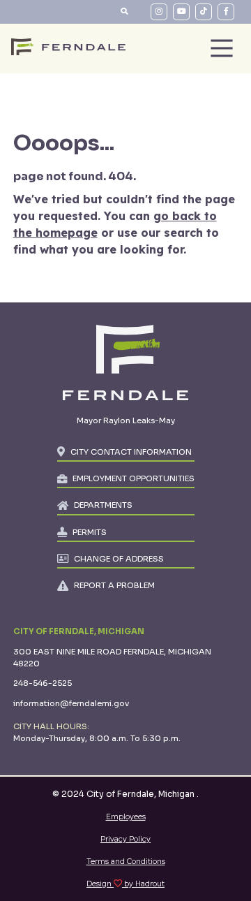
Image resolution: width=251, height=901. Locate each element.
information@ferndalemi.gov (71, 703)
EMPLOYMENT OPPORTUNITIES (134, 478)
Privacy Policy (125, 839)
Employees (126, 816)
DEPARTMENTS (103, 505)
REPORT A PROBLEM (114, 585)
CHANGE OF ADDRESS (119, 559)
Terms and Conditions (125, 861)
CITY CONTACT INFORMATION (131, 452)
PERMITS (90, 532)
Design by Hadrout (125, 883)
